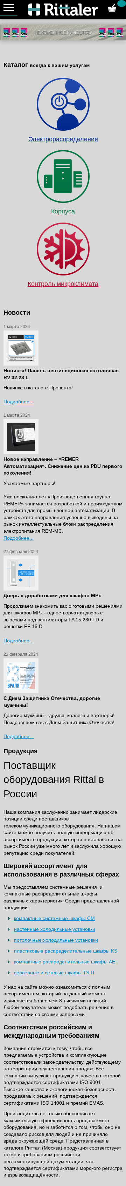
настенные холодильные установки (54, 929)
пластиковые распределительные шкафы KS (65, 951)
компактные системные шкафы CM (54, 918)
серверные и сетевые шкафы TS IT (54, 972)
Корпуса (63, 211)
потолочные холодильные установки (56, 940)
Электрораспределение (63, 139)
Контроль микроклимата (63, 283)
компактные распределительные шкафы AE (64, 962)
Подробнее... (19, 401)
